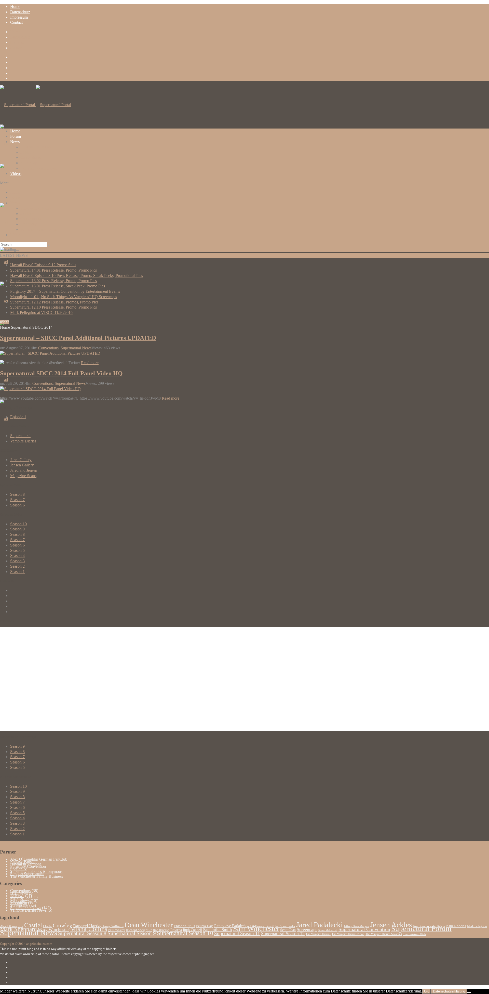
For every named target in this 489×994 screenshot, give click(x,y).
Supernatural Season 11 (237, 933)
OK (426, 991)
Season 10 (18, 524)
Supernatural (20, 436)
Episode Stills (184, 926)
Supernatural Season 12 (283, 933)
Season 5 (17, 550)
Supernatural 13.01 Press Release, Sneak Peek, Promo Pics (57, 286)
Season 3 (17, 561)
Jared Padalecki (319, 925)
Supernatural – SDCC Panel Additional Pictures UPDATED (78, 338)
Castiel (33, 925)
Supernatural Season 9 (131, 933)
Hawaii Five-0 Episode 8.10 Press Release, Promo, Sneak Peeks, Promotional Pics (76, 275)
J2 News (27, 152)
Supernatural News (35, 147)
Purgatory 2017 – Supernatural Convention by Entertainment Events (65, 291)
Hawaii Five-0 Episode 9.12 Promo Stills (43, 265)
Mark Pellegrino (477, 926)
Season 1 (17, 571)
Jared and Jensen (23, 470)
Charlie (47, 926)
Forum (15, 136)
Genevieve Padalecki (231, 926)
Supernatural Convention (364, 929)
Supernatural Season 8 (82, 933)
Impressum (19, 17)
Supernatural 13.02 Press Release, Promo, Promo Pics (53, 280)
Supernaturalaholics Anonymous (36, 871)
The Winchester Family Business (36, 876)
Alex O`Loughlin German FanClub (38, 859)
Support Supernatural (27, 874)
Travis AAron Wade (414, 934)
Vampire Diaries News (38, 168)
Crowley (62, 925)
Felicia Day (204, 926)
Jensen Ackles (391, 925)
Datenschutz (20, 12)
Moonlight (18, 903)
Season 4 (17, 555)
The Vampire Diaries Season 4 (383, 934)
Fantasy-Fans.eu (23, 861)
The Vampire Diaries (318, 934)
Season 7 (17, 500)
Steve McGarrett (327, 930)
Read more (90, 363)
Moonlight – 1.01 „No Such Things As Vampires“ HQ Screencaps (63, 297)
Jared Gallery (21, 459)
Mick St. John (21, 898)
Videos (15, 173)
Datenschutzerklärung (449, 991)
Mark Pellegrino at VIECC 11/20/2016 (41, 312)
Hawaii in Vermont (25, 864)
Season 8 (17, 494)
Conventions (30, 157)
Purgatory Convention (28, 866)
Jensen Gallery (22, 465)
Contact (16, 22)
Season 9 (17, 529)
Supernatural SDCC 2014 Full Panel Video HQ (61, 373)
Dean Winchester (149, 925)
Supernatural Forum (421, 928)
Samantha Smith (217, 929)
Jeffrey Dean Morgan (356, 926)
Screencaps (29, 163)
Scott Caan (288, 930)
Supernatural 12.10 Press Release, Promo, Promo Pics (53, 307)
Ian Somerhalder (285, 926)
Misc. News (20, 900)
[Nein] (469, 992)
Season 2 (17, 566)
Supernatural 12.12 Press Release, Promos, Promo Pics (54, 302)
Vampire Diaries (23, 441)
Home (15, 6)
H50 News (19, 893)
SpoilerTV (18, 869)
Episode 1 (18, 417)
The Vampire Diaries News (348, 934)
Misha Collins (88, 929)
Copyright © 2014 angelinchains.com (26, 944)
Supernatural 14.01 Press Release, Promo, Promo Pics (53, 270)
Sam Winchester (256, 929)
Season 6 (17, 505)
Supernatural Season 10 (185, 933)
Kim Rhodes (456, 926)
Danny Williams (112, 926)
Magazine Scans (23, 476)
